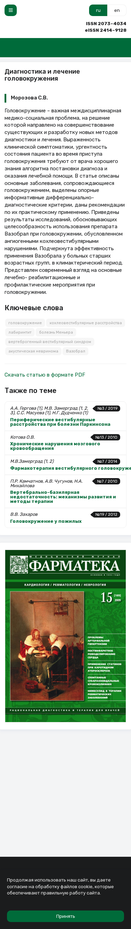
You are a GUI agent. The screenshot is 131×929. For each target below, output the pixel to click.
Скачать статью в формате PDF (45, 375)
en (117, 10)
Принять (65, 916)
